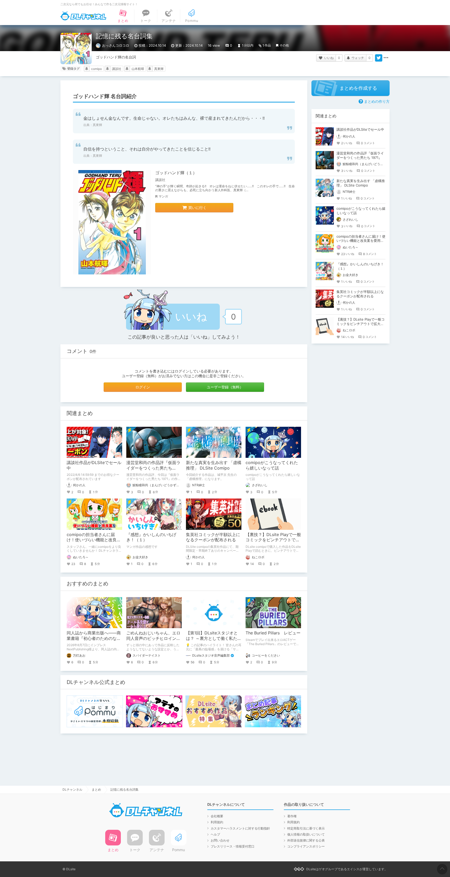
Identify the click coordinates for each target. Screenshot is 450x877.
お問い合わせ (220, 840)
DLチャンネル (83, 15)
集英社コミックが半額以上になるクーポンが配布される (213, 537)
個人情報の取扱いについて (306, 834)
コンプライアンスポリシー (306, 846)
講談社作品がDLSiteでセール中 (360, 129)
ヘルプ (215, 834)
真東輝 (159, 69)
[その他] (386, 58)
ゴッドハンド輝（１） (176, 172)
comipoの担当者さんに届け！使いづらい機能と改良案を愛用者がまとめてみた (94, 540)
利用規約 (217, 822)
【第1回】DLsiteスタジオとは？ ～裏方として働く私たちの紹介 (213, 638)
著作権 (292, 816)
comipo (96, 69)
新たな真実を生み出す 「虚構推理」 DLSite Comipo (213, 465)
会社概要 (217, 816)
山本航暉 (138, 69)
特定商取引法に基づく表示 (306, 828)
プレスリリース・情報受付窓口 (232, 846)
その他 (284, 45)
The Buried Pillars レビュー (273, 632)
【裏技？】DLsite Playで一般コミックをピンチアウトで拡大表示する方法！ (273, 540)
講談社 (116, 69)
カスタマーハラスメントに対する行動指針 (240, 828)
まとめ (96, 789)
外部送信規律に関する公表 (306, 840)
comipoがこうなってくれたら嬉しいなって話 (272, 465)
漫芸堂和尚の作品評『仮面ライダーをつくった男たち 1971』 (153, 468)
